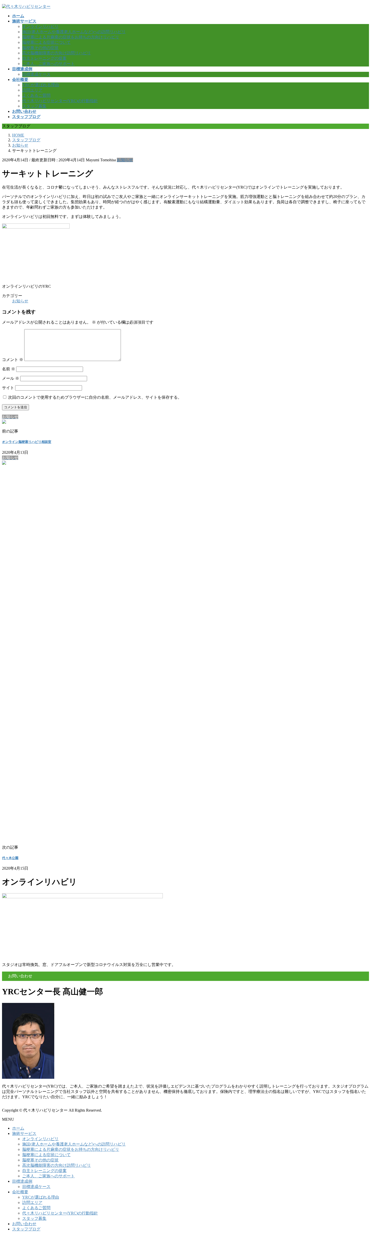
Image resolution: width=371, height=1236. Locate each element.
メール (10, 378)
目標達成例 (22, 1181)
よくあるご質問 (36, 95)
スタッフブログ (26, 1229)
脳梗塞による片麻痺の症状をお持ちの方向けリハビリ (70, 37)
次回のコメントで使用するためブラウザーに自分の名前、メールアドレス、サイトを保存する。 (95, 397)
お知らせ (125, 160)
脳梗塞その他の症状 (40, 48)
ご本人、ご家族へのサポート (48, 63)
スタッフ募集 (34, 106)
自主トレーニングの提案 (44, 58)
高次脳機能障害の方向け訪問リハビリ (56, 53)
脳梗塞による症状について (46, 42)
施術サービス (24, 1133)
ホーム (18, 1128)
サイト (8, 388)
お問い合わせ (24, 1224)
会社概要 (20, 1192)
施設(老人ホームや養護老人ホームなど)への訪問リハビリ (74, 32)
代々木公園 (10, 858)
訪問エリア (32, 90)
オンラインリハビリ (40, 26)
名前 (8, 369)
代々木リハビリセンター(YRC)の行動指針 (60, 101)
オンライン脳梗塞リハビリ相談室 (26, 442)
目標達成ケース (36, 74)
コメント (12, 359)
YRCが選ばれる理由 (40, 85)
